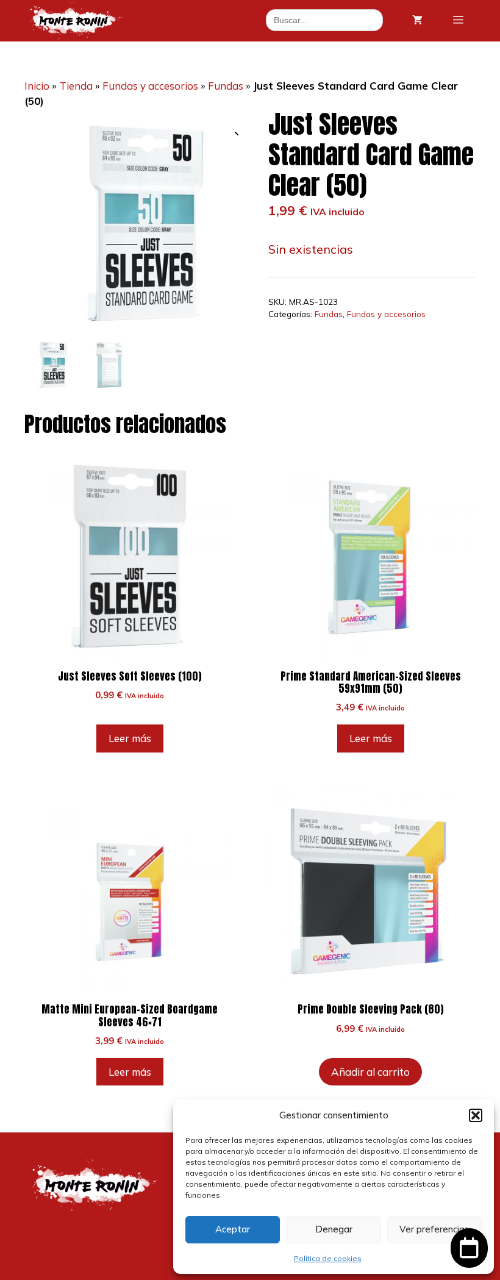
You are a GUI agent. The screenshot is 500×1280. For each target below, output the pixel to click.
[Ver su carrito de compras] (417, 20)
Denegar (333, 1229)
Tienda (76, 85)
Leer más (130, 738)
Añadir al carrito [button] (370, 1071)
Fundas (225, 85)
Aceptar (232, 1229)
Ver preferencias (434, 1229)
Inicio (36, 85)
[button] (476, 1115)
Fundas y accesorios (150, 85)
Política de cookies (328, 1258)
